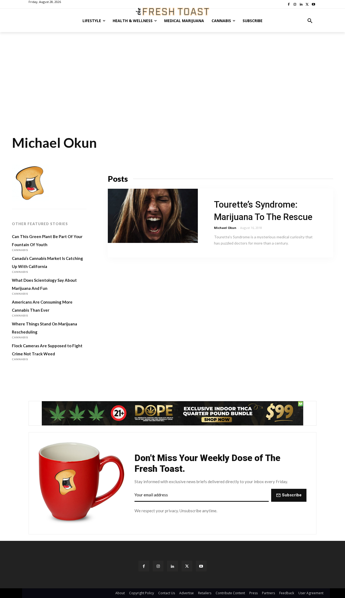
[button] (309, 20)
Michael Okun (225, 228)
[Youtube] (201, 566)
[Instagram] (158, 566)
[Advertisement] (172, 72)
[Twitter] (187, 566)
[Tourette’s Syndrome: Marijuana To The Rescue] (153, 216)
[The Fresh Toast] (172, 11)
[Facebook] (144, 566)
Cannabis (20, 250)
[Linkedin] (172, 566)
